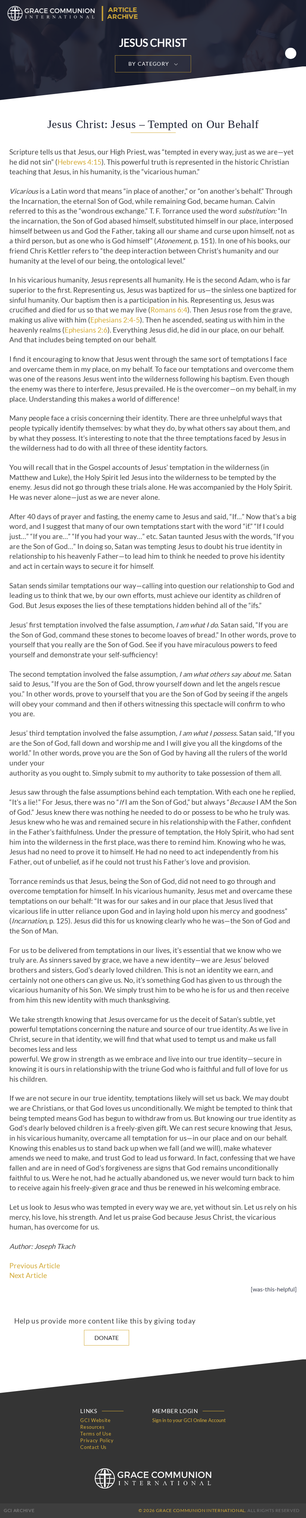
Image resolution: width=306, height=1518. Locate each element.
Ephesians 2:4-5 (115, 320)
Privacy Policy (96, 1440)
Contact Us (93, 1447)
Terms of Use (95, 1434)
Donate (106, 1337)
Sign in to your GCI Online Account (189, 1420)
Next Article (28, 1275)
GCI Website (95, 1420)
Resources (92, 1427)
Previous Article (34, 1266)
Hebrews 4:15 (79, 162)
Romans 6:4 (168, 310)
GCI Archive (19, 1510)
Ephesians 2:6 (86, 330)
